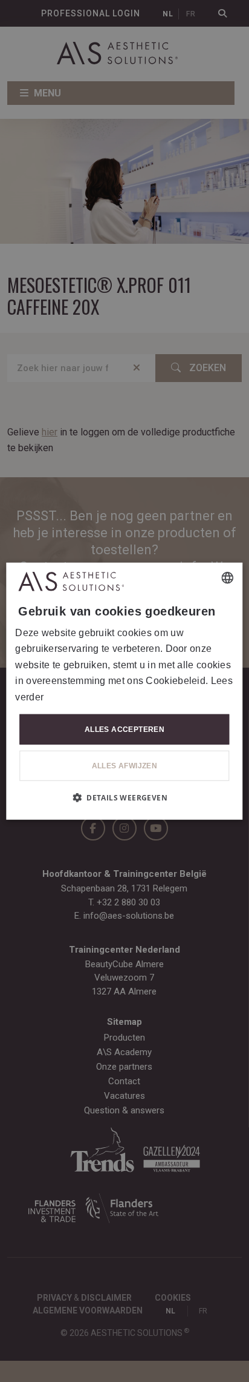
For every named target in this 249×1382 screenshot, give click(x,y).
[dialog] (124, 691)
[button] (124, 797)
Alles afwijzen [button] (125, 766)
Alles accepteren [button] (124, 729)
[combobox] (228, 577)
